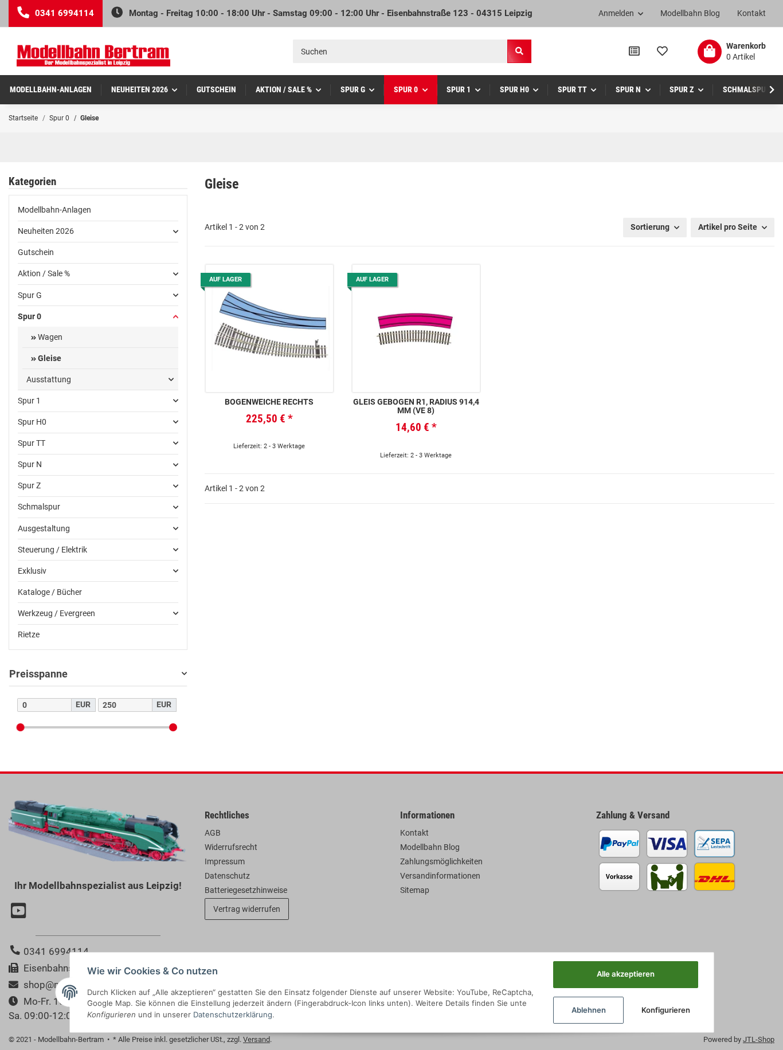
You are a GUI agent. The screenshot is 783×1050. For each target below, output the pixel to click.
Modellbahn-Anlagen (54, 209)
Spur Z (29, 485)
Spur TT (31, 443)
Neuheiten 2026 (46, 231)
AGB (213, 832)
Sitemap (414, 890)
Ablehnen (588, 1009)
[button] (621, 13)
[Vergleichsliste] (634, 51)
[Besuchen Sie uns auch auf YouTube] (20, 912)
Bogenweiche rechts (269, 402)
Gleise (48, 358)
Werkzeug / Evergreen (56, 613)
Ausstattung (48, 379)
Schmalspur (39, 506)
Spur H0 (32, 421)
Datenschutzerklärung (232, 1014)
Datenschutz (227, 875)
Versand (256, 1039)
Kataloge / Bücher (50, 592)
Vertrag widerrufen (246, 909)
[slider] (20, 727)
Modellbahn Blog (690, 13)
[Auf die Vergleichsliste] (290, 281)
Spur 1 (29, 400)
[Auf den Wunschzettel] (316, 281)
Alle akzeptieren (626, 973)
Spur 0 (29, 316)
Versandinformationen (440, 875)
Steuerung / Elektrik (52, 549)
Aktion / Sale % (44, 273)
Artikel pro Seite (727, 227)
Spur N (30, 464)
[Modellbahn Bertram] (93, 55)
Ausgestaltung (44, 528)
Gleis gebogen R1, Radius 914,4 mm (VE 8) (416, 406)
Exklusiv (32, 570)
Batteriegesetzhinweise (246, 890)
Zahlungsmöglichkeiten (441, 861)
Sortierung (650, 227)
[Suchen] (519, 51)
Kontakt (751, 13)
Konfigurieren (665, 1009)
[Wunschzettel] (662, 51)
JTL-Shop (758, 1039)
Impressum (225, 861)
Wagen (49, 337)
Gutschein (36, 252)
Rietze (29, 634)
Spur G (30, 295)
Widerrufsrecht (231, 847)
